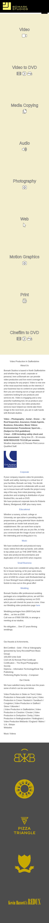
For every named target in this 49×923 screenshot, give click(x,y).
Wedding (24, 588)
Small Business (25, 563)
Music (24, 541)
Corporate (24, 472)
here (38, 605)
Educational (24, 509)
